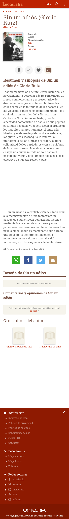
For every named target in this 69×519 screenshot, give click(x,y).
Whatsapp (16, 260)
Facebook (18, 479)
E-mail (53, 260)
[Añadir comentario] (48, 70)
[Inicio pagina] (65, 412)
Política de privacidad (20, 423)
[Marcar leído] (29, 70)
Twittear (41, 260)
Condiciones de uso (19, 432)
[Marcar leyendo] (19, 70)
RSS (14, 494)
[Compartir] (48, 4)
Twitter (16, 484)
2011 (30, 42)
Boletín (16, 499)
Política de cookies (19, 427)
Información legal (18, 418)
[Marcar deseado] (38, 70)
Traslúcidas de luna (50, 346)
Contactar (13, 442)
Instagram (18, 489)
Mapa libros (14, 461)
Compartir (28, 260)
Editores (13, 466)
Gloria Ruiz (20, 11)
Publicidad (14, 437)
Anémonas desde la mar (19, 346)
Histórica (32, 49)
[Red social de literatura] (12, 4)
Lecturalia (6, 11)
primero (33, 311)
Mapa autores (16, 456)
